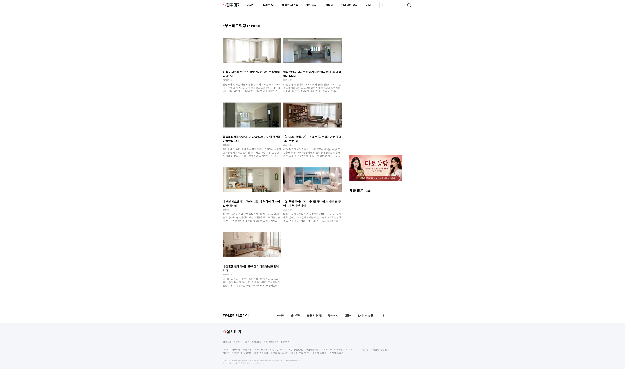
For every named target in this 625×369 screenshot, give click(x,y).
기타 (368, 5)
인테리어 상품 (349, 5)
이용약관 (238, 342)
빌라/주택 (268, 5)
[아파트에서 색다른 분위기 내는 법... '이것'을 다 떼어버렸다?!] (312, 63)
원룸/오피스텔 (290, 5)
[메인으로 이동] (231, 6)
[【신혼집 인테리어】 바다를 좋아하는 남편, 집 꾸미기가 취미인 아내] (312, 192)
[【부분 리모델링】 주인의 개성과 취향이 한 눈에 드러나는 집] (252, 192)
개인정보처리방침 (253, 342)
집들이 (329, 5)
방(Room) (311, 5)
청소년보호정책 (271, 342)
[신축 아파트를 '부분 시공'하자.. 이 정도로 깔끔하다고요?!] (252, 63)
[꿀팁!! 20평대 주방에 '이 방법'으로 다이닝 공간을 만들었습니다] (252, 128)
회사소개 (227, 342)
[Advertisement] (375, 129)
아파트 (251, 5)
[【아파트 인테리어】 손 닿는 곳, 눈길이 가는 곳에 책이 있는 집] (312, 128)
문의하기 (285, 342)
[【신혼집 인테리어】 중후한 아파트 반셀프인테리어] (252, 257)
